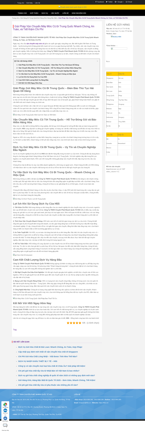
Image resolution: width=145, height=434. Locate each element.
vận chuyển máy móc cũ (35, 43)
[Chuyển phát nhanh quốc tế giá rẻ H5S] (73, 7)
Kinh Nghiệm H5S (79, 13)
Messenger (5, 421)
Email (129, 2)
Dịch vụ (45, 13)
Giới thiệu (29, 3)
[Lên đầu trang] (142, 324)
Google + (120, 2)
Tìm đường (5, 407)
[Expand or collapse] (97, 61)
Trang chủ (20, 3)
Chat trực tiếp (5, 425)
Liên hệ (37, 3)
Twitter (110, 2)
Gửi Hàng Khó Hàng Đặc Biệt (47, 18)
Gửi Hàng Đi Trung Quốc (28, 18)
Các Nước (55, 13)
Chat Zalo (5, 413)
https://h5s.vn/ (103, 403)
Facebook (100, 2)
